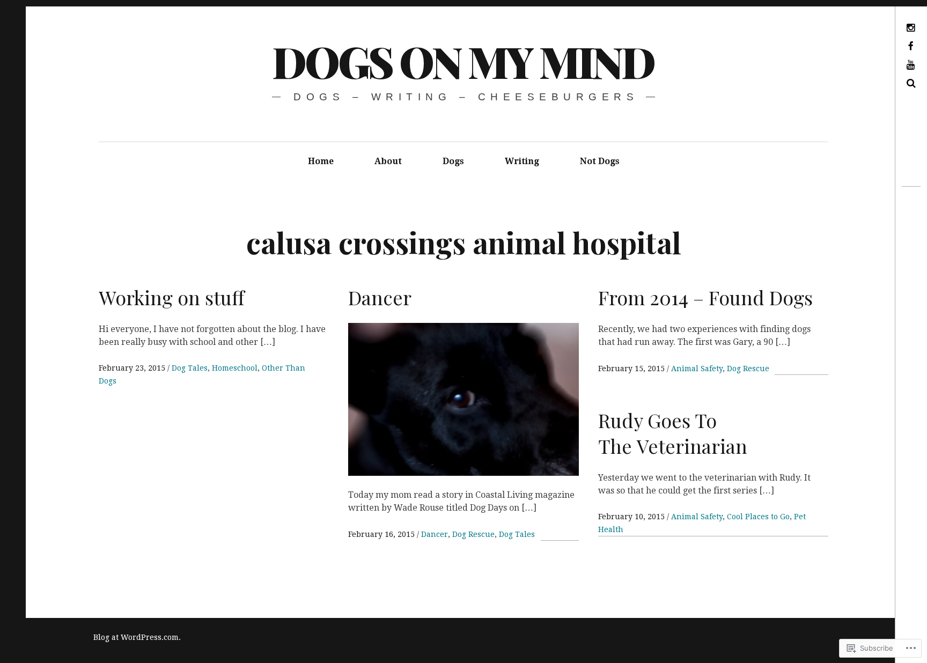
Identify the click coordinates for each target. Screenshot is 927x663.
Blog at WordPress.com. (137, 637)
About (388, 161)
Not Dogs (600, 161)
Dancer (434, 534)
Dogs (453, 161)
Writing (522, 161)
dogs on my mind (462, 61)
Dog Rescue (473, 534)
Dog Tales (190, 368)
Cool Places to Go (758, 516)
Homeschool (235, 368)
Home (321, 161)
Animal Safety (697, 368)
